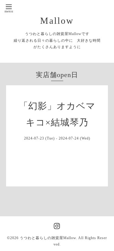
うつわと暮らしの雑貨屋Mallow (48, 238)
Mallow (57, 21)
